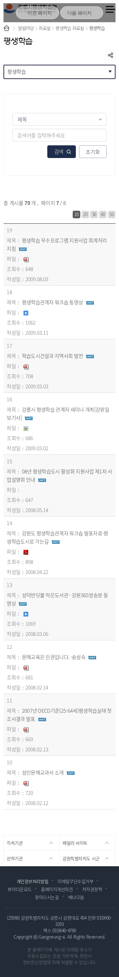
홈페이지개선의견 (57, 889)
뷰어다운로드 (19, 889)
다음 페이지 (79, 13)
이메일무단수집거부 (75, 881)
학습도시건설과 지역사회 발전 (52, 356)
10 (76, 214)
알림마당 (26, 28)
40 (103, 214)
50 (111, 214)
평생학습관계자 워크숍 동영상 (52, 302)
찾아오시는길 (47, 897)
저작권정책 (92, 889)
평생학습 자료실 (70, 28)
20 (85, 214)
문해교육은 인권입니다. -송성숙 (53, 657)
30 (94, 214)
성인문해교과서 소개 (43, 772)
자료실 (44, 28)
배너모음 (76, 897)
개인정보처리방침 (33, 881)
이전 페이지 (39, 13)
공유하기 (111, 55)
